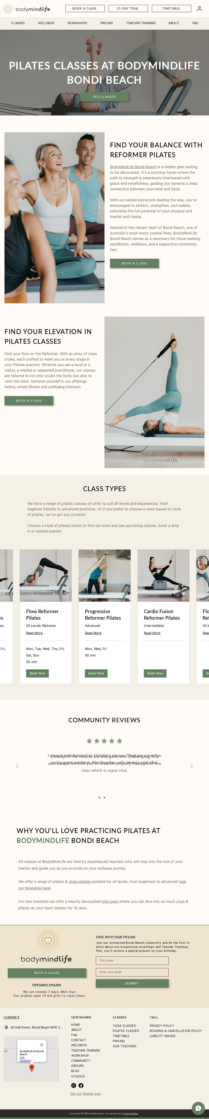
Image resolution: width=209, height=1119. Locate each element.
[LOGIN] (199, 8)
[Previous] (17, 767)
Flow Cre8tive (131, 1114)
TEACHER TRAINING (85, 1050)
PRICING (119, 1041)
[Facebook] (81, 1085)
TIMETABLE (121, 1036)
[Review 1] (104, 797)
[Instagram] (73, 1085)
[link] (46, 614)
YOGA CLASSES (124, 1025)
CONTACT (78, 1040)
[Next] (191, 767)
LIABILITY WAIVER (163, 1036)
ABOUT (76, 1030)
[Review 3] (109, 797)
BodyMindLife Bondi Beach (133, 167)
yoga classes (80, 881)
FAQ (74, 1035)
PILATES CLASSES (126, 1031)
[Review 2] (99, 797)
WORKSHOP (80, 1055)
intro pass (109, 901)
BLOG (75, 1071)
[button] (17, 21)
